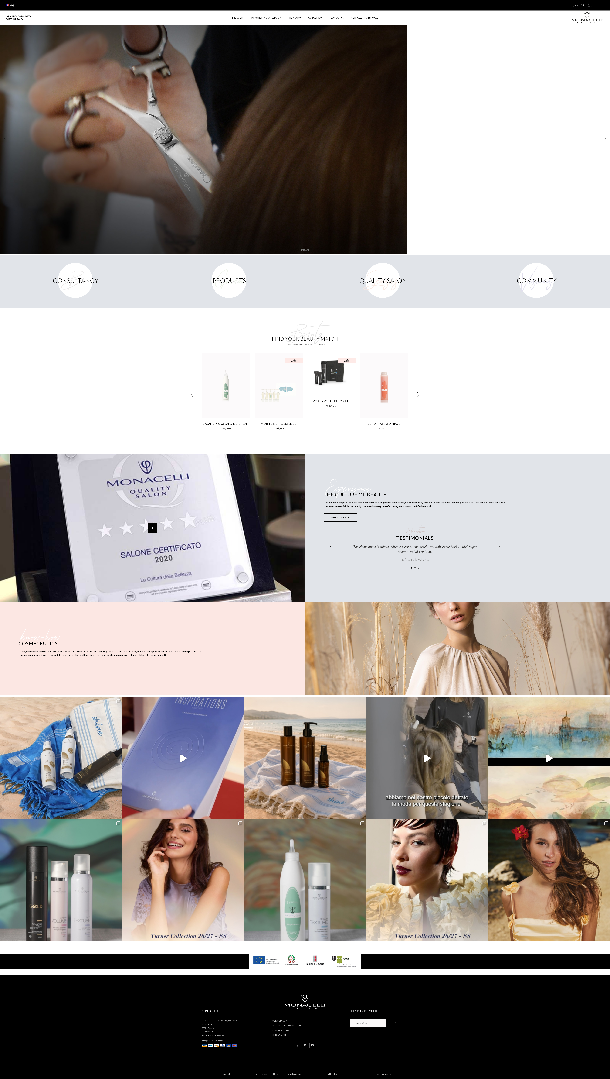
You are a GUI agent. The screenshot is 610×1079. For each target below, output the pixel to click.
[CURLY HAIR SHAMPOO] (226, 385)
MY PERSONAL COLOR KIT (384, 401)
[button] (411, 567)
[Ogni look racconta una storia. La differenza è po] (183, 758)
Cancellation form (294, 1074)
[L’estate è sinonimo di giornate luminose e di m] (549, 880)
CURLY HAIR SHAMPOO (226, 423)
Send (397, 1022)
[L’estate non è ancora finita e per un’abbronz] (61, 758)
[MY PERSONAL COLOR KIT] (384, 374)
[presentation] (192, 395)
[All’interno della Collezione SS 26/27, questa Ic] (305, 880)
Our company (279, 1021)
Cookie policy (331, 1074)
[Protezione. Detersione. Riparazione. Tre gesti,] (305, 758)
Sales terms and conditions (266, 1074)
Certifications (280, 1030)
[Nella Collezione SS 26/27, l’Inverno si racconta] (61, 880)
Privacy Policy (226, 1074)
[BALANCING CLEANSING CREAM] (279, 385)
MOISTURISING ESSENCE (331, 423)
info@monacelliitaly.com (212, 1040)
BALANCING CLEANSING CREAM (279, 423)
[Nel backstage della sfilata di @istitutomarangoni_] (427, 758)
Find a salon (279, 1035)
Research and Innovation (286, 1025)
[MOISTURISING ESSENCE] (332, 385)
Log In (573, 5)
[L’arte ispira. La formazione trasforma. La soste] (549, 758)
